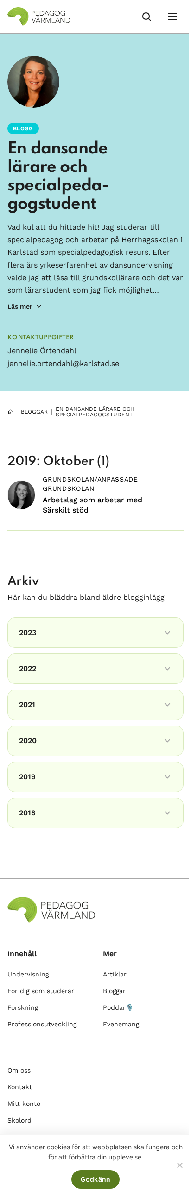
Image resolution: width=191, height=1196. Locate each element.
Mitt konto (23, 1103)
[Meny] (172, 17)
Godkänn (96, 1179)
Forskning (22, 1007)
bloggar (34, 412)
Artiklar (115, 974)
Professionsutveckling (41, 1024)
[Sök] (146, 17)
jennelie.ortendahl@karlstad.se (63, 363)
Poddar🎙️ (118, 1007)
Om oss (19, 1070)
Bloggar (114, 991)
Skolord (19, 1120)
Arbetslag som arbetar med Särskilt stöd (92, 504)
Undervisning (28, 974)
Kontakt (19, 1087)
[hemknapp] (10, 412)
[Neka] (179, 1165)
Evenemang (121, 1024)
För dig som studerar (40, 991)
